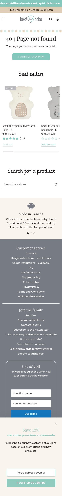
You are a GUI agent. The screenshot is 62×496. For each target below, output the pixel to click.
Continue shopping (31, 56)
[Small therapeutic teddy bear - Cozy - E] (21, 102)
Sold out (7, 144)
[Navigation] (3, 19)
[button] (28, 233)
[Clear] (48, 184)
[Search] (50, 19)
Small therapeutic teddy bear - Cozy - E (19, 127)
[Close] (56, 423)
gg (31, 129)
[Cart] (58, 19)
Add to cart (48, 144)
